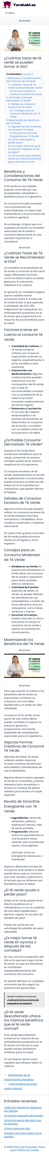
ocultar (27, 74)
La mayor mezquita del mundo (23, 1115)
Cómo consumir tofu (17, 1128)
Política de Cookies (28, 1150)
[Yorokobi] (18, 4)
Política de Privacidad (25, 1146)
